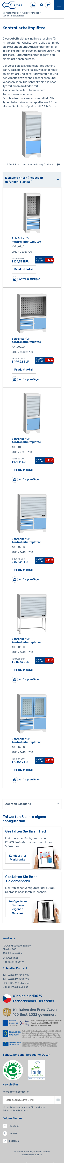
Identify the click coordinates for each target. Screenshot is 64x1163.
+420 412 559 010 (18, 975)
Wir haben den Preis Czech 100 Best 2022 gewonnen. (35, 1012)
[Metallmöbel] (12, 5)
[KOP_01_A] (32, 213)
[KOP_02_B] (32, 513)
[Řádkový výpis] (58, 164)
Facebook (14, 1126)
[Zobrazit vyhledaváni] (41, 5)
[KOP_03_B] (32, 613)
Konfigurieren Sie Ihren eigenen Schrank (18, 907)
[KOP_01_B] (32, 413)
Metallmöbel (12, 13)
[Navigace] (59, 5)
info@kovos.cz (19, 986)
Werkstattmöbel (30, 13)
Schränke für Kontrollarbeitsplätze (26, 240)
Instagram (14, 1141)
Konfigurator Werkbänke (17, 857)
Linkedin (13, 1133)
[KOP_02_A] (32, 313)
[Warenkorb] (48, 5)
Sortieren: (37, 164)
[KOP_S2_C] (32, 713)
